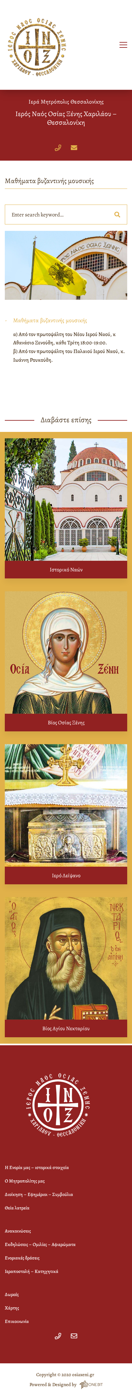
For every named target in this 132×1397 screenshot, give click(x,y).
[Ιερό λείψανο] (66, 805)
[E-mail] (74, 148)
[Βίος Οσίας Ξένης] (66, 652)
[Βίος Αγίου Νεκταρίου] (66, 958)
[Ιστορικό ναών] (66, 499)
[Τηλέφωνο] (58, 148)
